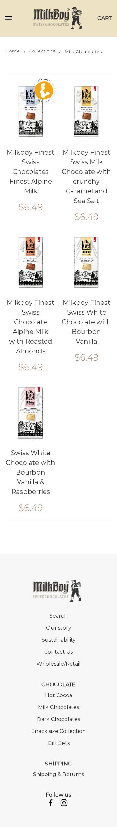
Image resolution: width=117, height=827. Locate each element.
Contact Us (58, 652)
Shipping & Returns (58, 774)
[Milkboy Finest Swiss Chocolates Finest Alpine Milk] (30, 111)
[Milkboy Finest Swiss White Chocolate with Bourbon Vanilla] (86, 262)
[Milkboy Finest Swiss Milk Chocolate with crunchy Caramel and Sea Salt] (86, 111)
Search (58, 616)
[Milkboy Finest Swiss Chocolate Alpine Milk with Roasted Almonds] (30, 262)
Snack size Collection (59, 731)
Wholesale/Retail (58, 664)
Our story (58, 628)
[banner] (57, 18)
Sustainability (59, 640)
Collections (42, 51)
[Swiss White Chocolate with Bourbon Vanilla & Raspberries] (30, 412)
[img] (50, 803)
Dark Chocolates (58, 719)
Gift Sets (59, 743)
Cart (105, 18)
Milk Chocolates (58, 707)
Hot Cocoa (58, 695)
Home (12, 51)
